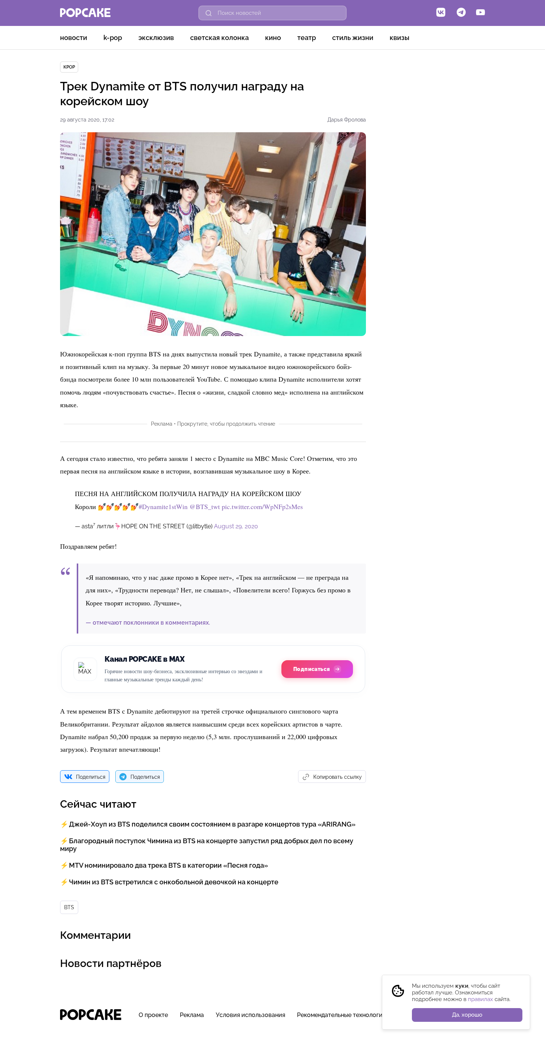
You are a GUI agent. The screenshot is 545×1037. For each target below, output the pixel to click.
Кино (273, 37)
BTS (69, 907)
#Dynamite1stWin (163, 506)
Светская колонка (219, 37)
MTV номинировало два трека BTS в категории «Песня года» (168, 865)
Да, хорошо (467, 1014)
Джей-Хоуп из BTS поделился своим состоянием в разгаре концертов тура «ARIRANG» (212, 824)
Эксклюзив (156, 37)
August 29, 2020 (236, 526)
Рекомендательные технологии (341, 1014)
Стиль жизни (352, 37)
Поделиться (90, 777)
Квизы (399, 37)
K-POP (112, 37)
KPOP (69, 67)
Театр (306, 37)
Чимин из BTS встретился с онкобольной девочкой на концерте (173, 882)
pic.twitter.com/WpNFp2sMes (262, 506)
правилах (480, 999)
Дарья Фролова (346, 120)
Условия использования (250, 1014)
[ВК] (440, 13)
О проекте (153, 1014)
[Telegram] (461, 13)
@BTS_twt (204, 506)
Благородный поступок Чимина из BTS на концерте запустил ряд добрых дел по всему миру (206, 844)
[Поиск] (208, 13)
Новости (73, 37)
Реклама (192, 1014)
